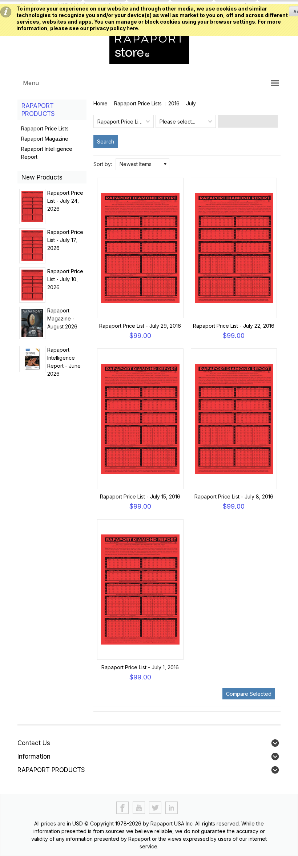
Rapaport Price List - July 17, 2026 (65, 240)
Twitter (155, 808)
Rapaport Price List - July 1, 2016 (140, 667)
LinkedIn (171, 808)
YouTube (139, 808)
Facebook (122, 808)
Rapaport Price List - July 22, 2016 (233, 326)
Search (105, 141)
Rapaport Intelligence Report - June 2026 (64, 362)
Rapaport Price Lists (138, 103)
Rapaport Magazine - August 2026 (62, 318)
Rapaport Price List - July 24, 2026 (65, 201)
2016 (174, 103)
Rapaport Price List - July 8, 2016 (233, 496)
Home (100, 103)
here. (133, 28)
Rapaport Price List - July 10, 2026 (65, 279)
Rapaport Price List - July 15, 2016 (140, 496)
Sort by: (102, 164)
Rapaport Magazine (44, 139)
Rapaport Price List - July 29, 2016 (140, 326)
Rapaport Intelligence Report (46, 153)
